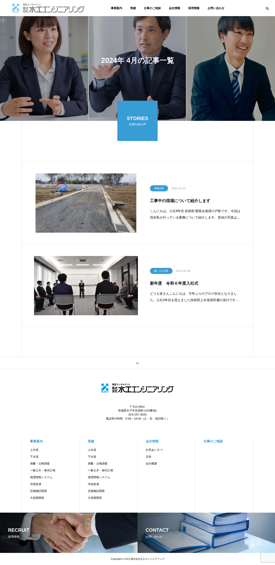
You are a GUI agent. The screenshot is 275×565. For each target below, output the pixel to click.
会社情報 (174, 8)
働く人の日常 (161, 271)
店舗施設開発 (38, 490)
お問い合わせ (216, 8)
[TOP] (137, 363)
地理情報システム (41, 477)
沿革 (148, 456)
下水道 (34, 456)
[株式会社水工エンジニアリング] (48, 8)
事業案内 (116, 8)
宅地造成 (35, 484)
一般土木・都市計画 (42, 470)
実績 (133, 8)
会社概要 (151, 463)
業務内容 (159, 188)
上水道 (34, 449)
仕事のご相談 (152, 8)
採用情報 (194, 8)
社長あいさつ (154, 449)
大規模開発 (37, 497)
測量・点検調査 (40, 463)
